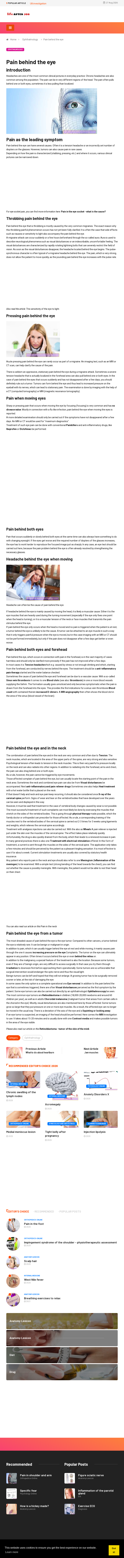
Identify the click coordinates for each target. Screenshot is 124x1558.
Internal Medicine (18, 1084)
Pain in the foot (34, 1223)
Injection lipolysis (95, 1131)
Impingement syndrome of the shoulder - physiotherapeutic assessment (70, 1242)
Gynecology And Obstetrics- (62, 1124)
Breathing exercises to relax (42, 1298)
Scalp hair (30, 1261)
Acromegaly (53, 1104)
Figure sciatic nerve (91, 1475)
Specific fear (28, 1490)
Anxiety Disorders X (96, 1094)
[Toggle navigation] (10, 28)
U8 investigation (38, 3)
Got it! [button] (114, 1550)
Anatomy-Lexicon (31, 1257)
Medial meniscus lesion (21, 1131)
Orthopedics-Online (19, 1124)
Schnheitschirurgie (97, 1124)
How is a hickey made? (34, 1506)
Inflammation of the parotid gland (96, 1492)
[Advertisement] (62, 184)
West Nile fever (34, 1279)
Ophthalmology (30, 39)
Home (13, 39)
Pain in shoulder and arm (36, 1475)
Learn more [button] (11, 1552)
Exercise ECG (86, 1506)
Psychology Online (96, 1086)
